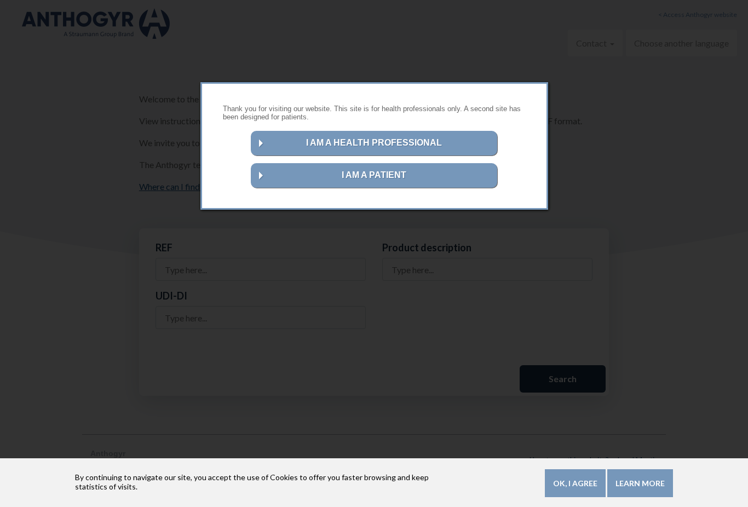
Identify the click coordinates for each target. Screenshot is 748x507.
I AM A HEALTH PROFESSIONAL (374, 142)
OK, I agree (575, 483)
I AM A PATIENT (374, 175)
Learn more (640, 483)
